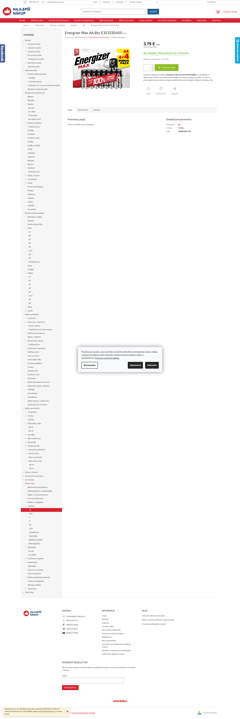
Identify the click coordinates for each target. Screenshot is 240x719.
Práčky (30, 416)
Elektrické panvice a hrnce (39, 382)
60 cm (30, 427)
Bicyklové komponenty (34, 213)
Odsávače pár (34, 446)
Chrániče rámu (34, 138)
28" (29, 254)
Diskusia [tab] (96, 110)
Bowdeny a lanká (35, 217)
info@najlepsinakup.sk (75, 616)
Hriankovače (33, 370)
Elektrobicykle (31, 70)
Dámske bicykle (34, 48)
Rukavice (31, 194)
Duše (30, 228)
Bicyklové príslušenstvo (35, 93)
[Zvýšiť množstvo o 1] (153, 66)
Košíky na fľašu (34, 145)
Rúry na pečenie (35, 457)
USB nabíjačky (34, 543)
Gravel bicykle (34, 66)
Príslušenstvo (34, 126)
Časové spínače (34, 573)
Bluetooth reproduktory (38, 487)
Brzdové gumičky (35, 224)
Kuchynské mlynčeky (36, 348)
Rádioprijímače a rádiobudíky (40, 491)
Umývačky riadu (34, 423)
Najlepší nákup (72, 624)
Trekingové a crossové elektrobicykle (44, 85)
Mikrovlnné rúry (34, 438)
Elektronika (29, 483)
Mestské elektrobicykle (38, 89)
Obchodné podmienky (111, 630)
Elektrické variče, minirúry (38, 386)
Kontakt (106, 2)
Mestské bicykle (34, 63)
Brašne (31, 104)
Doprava (120, 2)
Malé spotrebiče (32, 314)
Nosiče (30, 164)
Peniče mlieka (34, 325)
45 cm (30, 431)
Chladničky (32, 412)
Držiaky (31, 130)
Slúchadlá (32, 547)
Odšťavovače (33, 352)
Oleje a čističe (34, 175)
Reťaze (31, 220)
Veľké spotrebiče (32, 408)
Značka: (118, 37)
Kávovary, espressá (36, 322)
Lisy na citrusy (34, 355)
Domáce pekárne (35, 363)
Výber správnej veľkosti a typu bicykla (158, 620)
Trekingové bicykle (36, 59)
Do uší (30, 551)
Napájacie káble (34, 585)
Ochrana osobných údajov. (107, 358)
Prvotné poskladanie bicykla (154, 624)
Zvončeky (32, 209)
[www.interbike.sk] (120, 700)
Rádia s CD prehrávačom (38, 494)
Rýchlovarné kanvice (36, 333)
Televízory (32, 588)
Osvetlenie (32, 179)
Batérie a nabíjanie (35, 502)
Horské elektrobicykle (37, 74)
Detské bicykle (34, 51)
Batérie (31, 506)
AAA (31, 513)
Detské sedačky (34, 123)
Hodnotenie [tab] (83, 110)
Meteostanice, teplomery (38, 401)
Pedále (31, 269)
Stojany (31, 198)
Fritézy (31, 367)
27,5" (30, 250)
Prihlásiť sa (70, 687)
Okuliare (31, 168)
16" (29, 235)
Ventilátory (32, 397)
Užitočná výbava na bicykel (153, 616)
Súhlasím (152, 365)
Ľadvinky (31, 153)
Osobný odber (135, 2)
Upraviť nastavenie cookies (83, 713)
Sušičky (31, 419)
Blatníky (31, 100)
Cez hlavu (32, 554)
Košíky (30, 141)
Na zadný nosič (34, 119)
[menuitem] (22, 20)
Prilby (30, 183)
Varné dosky (33, 453)
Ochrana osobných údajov (113, 633)
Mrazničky (32, 442)
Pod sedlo (32, 115)
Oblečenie (29, 592)
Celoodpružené (34, 81)
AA (30, 509)
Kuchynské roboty (35, 340)
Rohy (30, 307)
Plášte (30, 273)
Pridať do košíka (169, 67)
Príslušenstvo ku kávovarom (40, 329)
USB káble (32, 566)
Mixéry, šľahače (34, 337)
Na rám (31, 108)
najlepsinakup (72, 628)
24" (29, 243)
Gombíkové (34, 532)
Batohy (31, 96)
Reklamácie (107, 637)
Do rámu (31, 111)
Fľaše (30, 149)
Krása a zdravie (31, 472)
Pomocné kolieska (35, 186)
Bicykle (28, 40)
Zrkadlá (31, 205)
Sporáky (31, 434)
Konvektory (33, 393)
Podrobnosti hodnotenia (99, 37)
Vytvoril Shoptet (210, 713)
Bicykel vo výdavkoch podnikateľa (116, 650)
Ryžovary (32, 378)
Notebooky (32, 562)
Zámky (30, 202)
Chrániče (31, 134)
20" (29, 239)
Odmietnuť (135, 365)
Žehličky (31, 389)
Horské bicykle (34, 44)
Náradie (31, 160)
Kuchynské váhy (34, 359)
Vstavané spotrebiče (36, 449)
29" (29, 258)
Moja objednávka (109, 640)
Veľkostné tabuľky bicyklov (113, 654)
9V (30, 524)
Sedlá (30, 310)
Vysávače (32, 318)
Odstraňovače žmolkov (37, 404)
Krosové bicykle (34, 55)
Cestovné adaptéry (36, 581)
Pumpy (30, 190)
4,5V (31, 528)
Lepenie (31, 156)
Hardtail (31, 78)
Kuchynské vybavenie (34, 476)
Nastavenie (89, 365)
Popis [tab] (70, 110)
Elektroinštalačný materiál (38, 577)
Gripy (30, 265)
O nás (95, 2)
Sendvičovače (34, 374)
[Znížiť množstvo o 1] (153, 69)
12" (29, 232)
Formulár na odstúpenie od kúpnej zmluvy (116, 645)
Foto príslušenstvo (36, 498)
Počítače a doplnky (36, 558)
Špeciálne (33, 536)
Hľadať (153, 11)
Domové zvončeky (35, 570)
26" (29, 247)
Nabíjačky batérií (35, 539)
